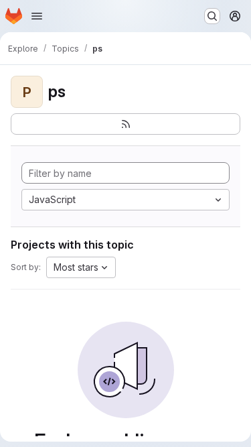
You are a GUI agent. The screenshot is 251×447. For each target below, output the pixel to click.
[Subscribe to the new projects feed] (125, 124)
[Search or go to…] (212, 16)
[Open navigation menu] (37, 16)
